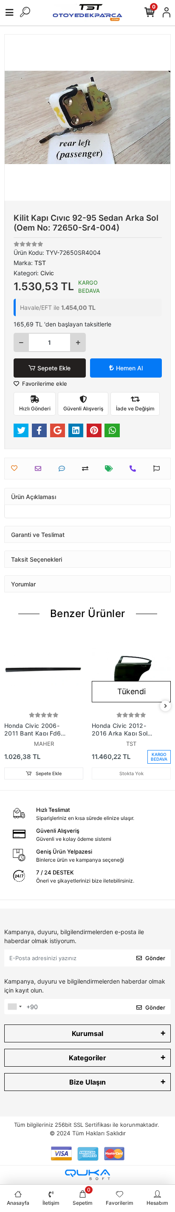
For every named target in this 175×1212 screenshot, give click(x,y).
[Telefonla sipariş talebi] (134, 468)
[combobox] (14, 1006)
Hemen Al (129, 368)
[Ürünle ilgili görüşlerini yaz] (63, 468)
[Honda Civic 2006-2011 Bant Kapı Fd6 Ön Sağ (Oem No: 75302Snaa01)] (43, 670)
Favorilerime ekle (43, 383)
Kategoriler (87, 1057)
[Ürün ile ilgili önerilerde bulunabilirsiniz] (158, 468)
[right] (165, 706)
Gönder (155, 958)
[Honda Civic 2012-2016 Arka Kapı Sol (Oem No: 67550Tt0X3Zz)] (131, 670)
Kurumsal (87, 1033)
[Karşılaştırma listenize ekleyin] (87, 468)
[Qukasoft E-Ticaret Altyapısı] (87, 1174)
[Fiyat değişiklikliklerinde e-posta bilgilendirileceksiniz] (111, 468)
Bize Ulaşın (87, 1082)
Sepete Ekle (54, 368)
